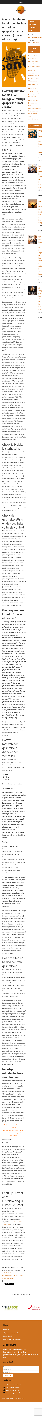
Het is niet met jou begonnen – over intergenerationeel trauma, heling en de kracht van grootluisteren (34, 109)
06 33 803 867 (33, 43)
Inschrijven (8, 1375)
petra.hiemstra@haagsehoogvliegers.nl (34, 37)
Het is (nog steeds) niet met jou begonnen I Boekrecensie (33, 92)
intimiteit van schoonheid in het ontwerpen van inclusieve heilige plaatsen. (13, 1275)
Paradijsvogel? (33, 85)
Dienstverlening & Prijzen (12, 1339)
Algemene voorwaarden (11, 1333)
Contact (6, 1330)
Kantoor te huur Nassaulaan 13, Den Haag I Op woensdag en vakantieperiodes (34, 61)
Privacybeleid (8, 1336)
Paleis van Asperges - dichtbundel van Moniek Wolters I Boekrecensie (34, 75)
